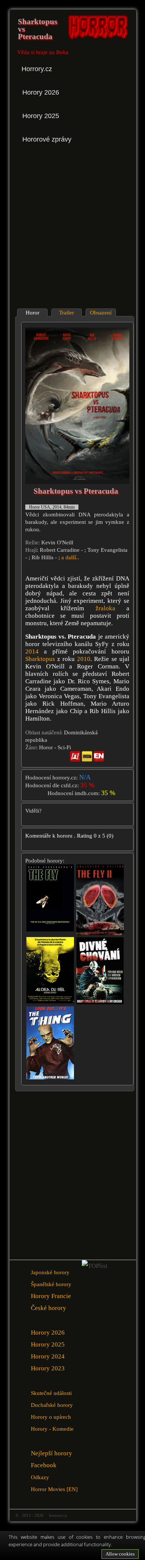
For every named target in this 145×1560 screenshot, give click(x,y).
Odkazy (40, 1477)
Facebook (44, 1465)
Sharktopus (40, 658)
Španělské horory (51, 1284)
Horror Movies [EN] (54, 1489)
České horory (48, 1307)
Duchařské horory (52, 1405)
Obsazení (101, 313)
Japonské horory (50, 1272)
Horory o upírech (51, 1417)
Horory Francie (51, 1296)
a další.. (70, 557)
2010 (83, 658)
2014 (32, 651)
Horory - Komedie (52, 1428)
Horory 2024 (48, 1356)
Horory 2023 (48, 1368)
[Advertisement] (72, 226)
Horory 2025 (48, 1344)
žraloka (105, 608)
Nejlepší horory (51, 1453)
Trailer (66, 313)
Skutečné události (51, 1393)
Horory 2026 (48, 1332)
